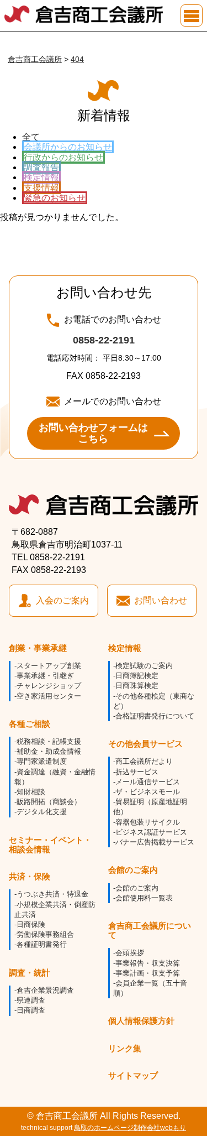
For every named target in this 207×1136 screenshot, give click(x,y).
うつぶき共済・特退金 (52, 894)
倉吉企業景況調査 (45, 990)
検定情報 (41, 177)
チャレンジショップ (49, 685)
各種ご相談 (29, 723)
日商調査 (31, 1010)
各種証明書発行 (42, 944)
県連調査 (31, 1000)
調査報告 (41, 167)
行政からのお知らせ (63, 157)
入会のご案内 (62, 600)
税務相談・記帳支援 (49, 741)
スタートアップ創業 (49, 665)
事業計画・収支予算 (147, 973)
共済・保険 (29, 876)
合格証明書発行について (154, 716)
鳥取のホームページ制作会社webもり (130, 1128)
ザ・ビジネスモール (147, 792)
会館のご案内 (133, 869)
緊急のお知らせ (55, 197)
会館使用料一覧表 (144, 898)
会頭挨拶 (129, 953)
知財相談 (31, 792)
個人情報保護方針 (141, 1020)
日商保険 (31, 924)
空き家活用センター (49, 696)
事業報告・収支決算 (147, 963)
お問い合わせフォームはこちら (93, 433)
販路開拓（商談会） (49, 802)
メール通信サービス (147, 782)
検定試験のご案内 (144, 665)
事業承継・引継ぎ (45, 675)
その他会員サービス (145, 743)
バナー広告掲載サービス (154, 842)
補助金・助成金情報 (49, 751)
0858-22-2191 (104, 340)
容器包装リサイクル (147, 822)
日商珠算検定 (136, 685)
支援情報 (41, 187)
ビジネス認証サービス (151, 832)
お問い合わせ (160, 600)
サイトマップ (133, 1075)
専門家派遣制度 (42, 761)
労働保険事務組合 (45, 934)
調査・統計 (29, 972)
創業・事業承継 (38, 648)
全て (31, 137)
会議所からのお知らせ (68, 147)
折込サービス (136, 772)
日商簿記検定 (136, 675)
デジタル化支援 (42, 811)
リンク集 (124, 1048)
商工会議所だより (144, 761)
